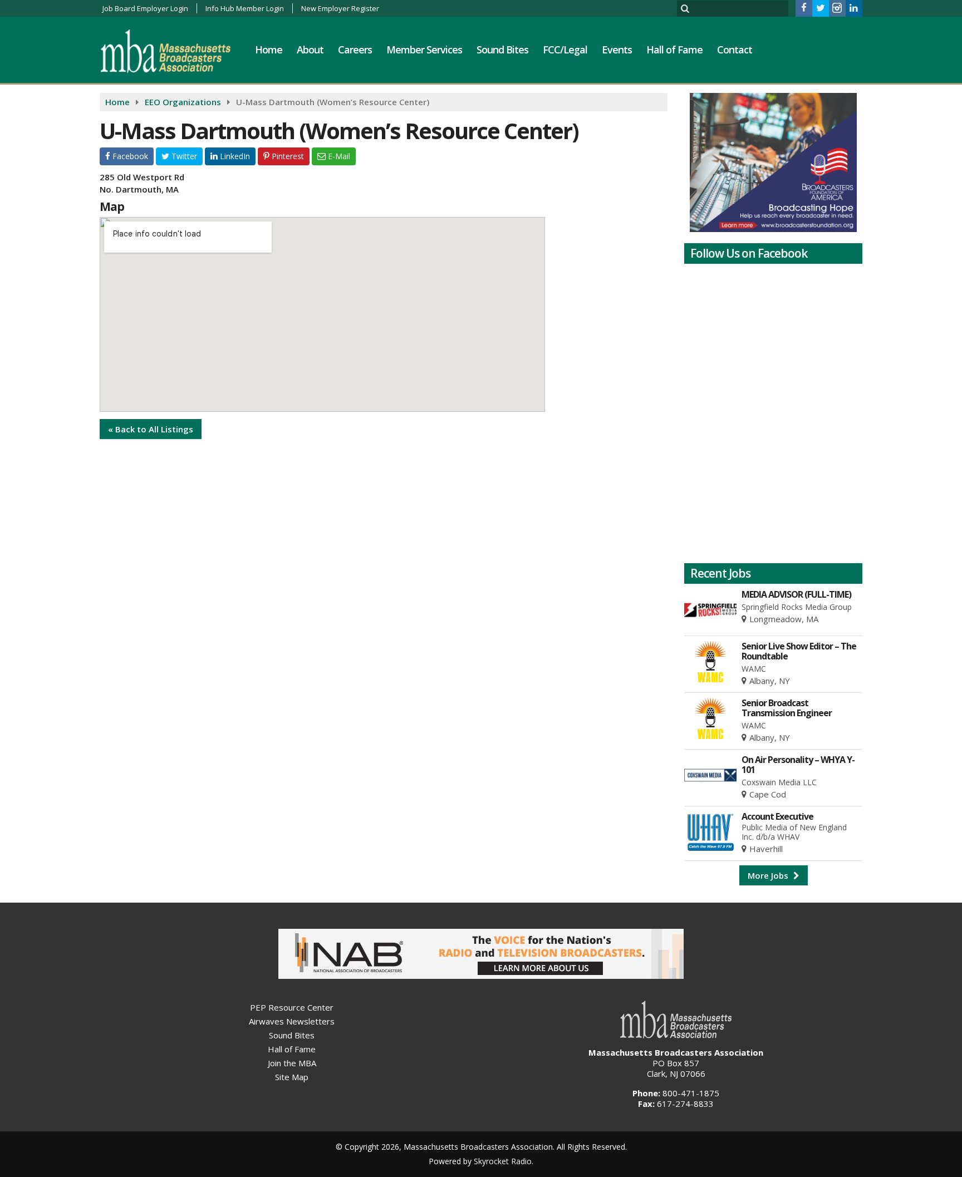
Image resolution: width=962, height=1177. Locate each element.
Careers (355, 49)
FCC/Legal (565, 49)
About (310, 49)
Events (617, 49)
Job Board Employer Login (145, 8)
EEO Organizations (183, 101)
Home (268, 49)
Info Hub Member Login (244, 8)
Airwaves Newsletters (292, 1021)
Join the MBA (292, 1062)
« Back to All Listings (150, 429)
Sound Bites (502, 49)
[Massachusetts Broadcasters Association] (174, 50)
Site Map (291, 1076)
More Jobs (769, 875)
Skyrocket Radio (503, 1161)
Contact (734, 49)
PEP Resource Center (291, 1007)
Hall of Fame (674, 49)
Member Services (424, 49)
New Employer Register (340, 8)
